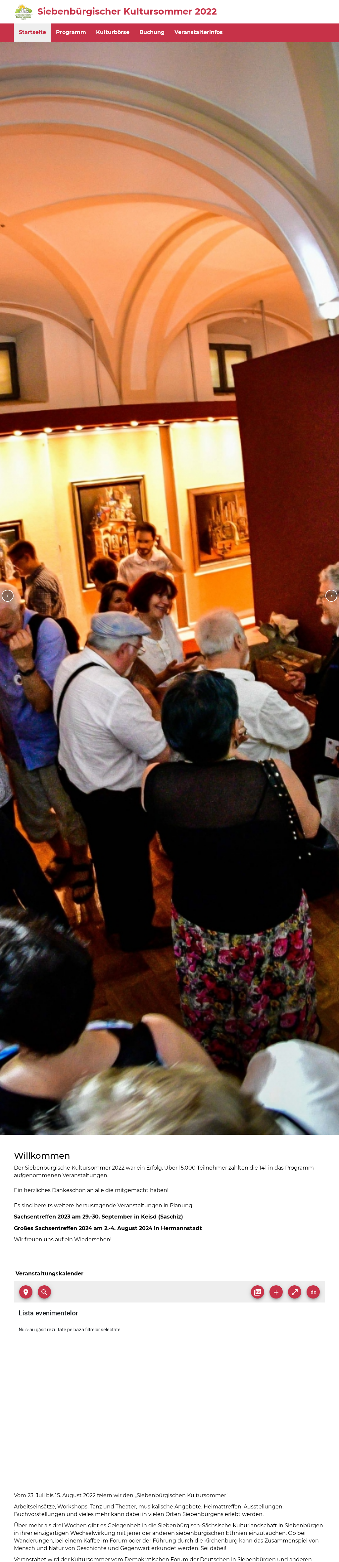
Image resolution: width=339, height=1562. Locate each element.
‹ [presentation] (7, 595)
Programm (71, 32)
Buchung (152, 32)
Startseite (32, 32)
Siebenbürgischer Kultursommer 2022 (127, 11)
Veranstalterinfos (198, 32)
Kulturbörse (112, 32)
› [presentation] (331, 595)
